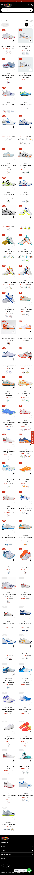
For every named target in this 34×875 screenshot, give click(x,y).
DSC (9, 249)
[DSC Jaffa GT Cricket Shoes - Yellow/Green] (10, 287)
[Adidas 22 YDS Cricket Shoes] (8, 35)
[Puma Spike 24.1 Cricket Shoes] (8, 755)
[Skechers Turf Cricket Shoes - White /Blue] (8, 829)
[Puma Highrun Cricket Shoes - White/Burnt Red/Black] (25, 456)
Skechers (25, 793)
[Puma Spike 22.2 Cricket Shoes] (25, 468)
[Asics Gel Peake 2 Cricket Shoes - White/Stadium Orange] (23, 139)
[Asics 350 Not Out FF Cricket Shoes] (8, 122)
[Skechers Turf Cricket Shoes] (8, 813)
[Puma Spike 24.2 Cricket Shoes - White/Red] (8, 515)
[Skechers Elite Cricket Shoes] (25, 784)
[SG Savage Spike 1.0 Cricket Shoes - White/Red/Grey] (8, 802)
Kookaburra (25, 678)
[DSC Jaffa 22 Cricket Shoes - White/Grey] (19, 256)
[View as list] (31, 25)
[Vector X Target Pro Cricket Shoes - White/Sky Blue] (8, 572)
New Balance (8, 707)
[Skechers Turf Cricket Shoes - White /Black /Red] (12, 829)
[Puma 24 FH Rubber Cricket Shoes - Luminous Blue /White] (25, 429)
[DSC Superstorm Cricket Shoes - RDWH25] (10, 316)
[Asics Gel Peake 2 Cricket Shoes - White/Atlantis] (25, 143)
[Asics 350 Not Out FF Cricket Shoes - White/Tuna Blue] (6, 139)
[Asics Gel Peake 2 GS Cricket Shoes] (8, 154)
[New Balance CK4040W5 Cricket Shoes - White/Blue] (8, 716)
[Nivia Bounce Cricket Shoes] (25, 327)
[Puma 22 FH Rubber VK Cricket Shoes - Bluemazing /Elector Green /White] (8, 429)
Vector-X (25, 535)
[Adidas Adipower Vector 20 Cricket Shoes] (8, 93)
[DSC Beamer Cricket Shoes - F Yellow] (25, 228)
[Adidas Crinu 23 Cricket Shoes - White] (23, 630)
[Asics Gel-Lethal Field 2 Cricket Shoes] (25, 641)
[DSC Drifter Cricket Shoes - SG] (8, 256)
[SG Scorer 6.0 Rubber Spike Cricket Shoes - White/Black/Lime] (10, 544)
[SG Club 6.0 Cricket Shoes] (25, 497)
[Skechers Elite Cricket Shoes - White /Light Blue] (27, 800)
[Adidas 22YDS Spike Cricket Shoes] (25, 35)
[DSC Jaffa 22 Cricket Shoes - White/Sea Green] (23, 256)
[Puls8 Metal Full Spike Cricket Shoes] (8, 382)
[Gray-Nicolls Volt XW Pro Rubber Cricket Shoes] (8, 669)
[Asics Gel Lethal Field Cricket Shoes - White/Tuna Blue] (6, 658)
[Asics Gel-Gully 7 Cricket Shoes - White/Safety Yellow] (8, 201)
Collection (8, 15)
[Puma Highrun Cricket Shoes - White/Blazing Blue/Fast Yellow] (21, 456)
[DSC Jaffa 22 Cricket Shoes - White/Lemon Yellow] (27, 256)
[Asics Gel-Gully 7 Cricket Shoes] (8, 183)
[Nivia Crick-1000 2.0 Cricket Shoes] (8, 354)
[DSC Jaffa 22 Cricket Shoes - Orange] (31, 256)
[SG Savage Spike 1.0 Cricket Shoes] (8, 784)
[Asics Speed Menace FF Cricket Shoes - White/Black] (27, 201)
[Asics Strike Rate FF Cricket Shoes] (8, 212)
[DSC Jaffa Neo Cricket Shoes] (25, 271)
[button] (32, 437)
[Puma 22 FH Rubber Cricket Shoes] (25, 382)
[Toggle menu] (2, 5)
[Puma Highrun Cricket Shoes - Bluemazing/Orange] (29, 456)
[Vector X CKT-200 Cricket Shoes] (25, 526)
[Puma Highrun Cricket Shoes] (25, 440)
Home (2, 15)
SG (25, 506)
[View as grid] (26, 25)
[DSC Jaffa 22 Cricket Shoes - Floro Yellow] (27, 260)
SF (25, 764)
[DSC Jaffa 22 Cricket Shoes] (25, 240)
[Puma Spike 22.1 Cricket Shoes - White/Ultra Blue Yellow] (8, 486)
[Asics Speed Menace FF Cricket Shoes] (25, 183)
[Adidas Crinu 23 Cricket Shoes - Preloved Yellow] (27, 630)
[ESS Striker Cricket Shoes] (8, 327)
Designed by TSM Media (18, 872)
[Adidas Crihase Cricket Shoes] (8, 612)
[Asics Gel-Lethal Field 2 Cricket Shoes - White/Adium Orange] (23, 658)
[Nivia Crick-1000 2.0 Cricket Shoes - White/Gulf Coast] (6, 371)
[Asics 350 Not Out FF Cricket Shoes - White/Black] (10, 139)
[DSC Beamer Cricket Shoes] (25, 212)
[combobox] (17, 10)
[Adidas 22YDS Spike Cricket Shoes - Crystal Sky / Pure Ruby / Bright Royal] (27, 53)
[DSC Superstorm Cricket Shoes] (8, 298)
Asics (8, 650)
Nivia (25, 336)
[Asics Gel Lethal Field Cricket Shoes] (8, 641)
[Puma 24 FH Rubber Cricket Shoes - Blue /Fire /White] (29, 429)
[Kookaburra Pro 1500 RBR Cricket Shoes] (25, 669)
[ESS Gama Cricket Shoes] (25, 298)
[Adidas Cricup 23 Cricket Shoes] (25, 93)
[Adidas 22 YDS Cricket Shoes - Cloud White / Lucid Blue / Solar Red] (10, 52)
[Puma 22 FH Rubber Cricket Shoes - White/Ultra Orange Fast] (23, 400)
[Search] (30, 10)
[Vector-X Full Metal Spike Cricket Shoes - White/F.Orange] (25, 572)
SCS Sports (8, 872)
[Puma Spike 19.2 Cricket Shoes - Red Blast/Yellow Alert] (25, 745)
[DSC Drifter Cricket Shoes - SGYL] (12, 256)
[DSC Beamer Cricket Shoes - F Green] (29, 228)
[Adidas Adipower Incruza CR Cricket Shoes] (8, 64)
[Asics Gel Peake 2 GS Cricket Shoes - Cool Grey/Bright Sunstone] (8, 172)
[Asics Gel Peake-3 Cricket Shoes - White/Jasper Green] (27, 172)
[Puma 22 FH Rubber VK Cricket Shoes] (8, 411)
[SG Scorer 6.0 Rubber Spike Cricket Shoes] (8, 526)
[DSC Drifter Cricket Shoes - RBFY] (4, 256)
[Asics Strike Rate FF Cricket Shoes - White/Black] (8, 229)
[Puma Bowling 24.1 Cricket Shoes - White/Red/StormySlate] (8, 458)
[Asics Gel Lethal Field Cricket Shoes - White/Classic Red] (10, 658)
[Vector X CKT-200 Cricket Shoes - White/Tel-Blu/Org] (25, 544)
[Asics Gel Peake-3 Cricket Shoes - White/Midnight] (23, 172)
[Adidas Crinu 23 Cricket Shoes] (25, 612)
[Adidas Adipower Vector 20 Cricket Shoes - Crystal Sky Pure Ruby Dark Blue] (12, 111)
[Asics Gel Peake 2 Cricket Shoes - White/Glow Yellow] (19, 139)
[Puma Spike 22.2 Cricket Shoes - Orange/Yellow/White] (23, 486)
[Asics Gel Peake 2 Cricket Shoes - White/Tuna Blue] (27, 139)
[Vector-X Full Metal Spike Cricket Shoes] (25, 555)
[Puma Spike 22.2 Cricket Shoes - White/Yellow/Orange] (27, 486)
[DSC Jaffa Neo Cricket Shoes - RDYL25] (29, 287)
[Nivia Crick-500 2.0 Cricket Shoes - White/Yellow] (27, 371)
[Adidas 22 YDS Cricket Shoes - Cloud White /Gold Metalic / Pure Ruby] (6, 52)
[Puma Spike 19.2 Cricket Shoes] (25, 727)
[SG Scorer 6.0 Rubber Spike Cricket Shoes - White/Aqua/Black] (6, 544)
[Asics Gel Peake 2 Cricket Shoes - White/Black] (21, 143)
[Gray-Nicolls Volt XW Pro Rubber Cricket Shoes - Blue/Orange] (8, 687)
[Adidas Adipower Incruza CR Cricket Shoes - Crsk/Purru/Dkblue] (8, 82)
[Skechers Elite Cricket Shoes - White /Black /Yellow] (23, 800)
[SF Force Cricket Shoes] (25, 755)
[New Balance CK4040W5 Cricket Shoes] (8, 698)
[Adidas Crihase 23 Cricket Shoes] (25, 583)
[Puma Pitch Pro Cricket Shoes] (8, 727)
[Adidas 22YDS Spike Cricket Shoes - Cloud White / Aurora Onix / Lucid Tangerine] (23, 53)
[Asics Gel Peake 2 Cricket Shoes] (25, 122)
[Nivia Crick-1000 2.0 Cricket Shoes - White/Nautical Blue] (10, 371)
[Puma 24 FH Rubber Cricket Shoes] (25, 411)
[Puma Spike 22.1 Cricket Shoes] (8, 468)
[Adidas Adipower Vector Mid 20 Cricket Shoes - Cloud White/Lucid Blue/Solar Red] (8, 601)
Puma (25, 391)
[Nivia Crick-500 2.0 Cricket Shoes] (25, 354)
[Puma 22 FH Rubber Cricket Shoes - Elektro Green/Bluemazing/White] (27, 400)
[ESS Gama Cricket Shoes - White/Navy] (27, 314)
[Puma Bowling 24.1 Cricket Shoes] (8, 440)
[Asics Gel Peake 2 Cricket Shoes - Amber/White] (31, 139)
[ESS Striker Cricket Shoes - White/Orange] (8, 343)
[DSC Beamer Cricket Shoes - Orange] (21, 228)
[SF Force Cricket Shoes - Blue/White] (23, 772)
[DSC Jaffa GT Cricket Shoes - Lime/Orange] (6, 287)
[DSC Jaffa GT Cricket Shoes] (8, 271)
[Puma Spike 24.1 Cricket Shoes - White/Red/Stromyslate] (8, 773)
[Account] (29, 5)
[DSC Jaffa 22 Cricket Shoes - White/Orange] (23, 260)
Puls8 (8, 391)
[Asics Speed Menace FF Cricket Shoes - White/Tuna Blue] (23, 201)
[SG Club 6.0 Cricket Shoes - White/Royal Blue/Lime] (23, 513)
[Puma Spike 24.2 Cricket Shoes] (8, 497)
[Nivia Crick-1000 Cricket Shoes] (25, 698)
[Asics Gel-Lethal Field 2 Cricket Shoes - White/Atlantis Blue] (27, 658)
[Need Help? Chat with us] (29, 870)
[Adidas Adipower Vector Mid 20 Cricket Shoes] (8, 583)
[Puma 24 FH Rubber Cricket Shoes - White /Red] (21, 429)
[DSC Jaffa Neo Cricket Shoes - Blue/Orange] (21, 287)
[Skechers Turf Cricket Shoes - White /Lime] (4, 829)
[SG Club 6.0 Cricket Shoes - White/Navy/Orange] (27, 513)
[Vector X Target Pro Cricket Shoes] (8, 555)
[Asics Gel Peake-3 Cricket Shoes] (25, 154)
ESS (25, 307)
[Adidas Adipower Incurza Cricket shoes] (25, 64)
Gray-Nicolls (8, 678)
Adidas (8, 44)
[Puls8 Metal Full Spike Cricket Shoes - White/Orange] (8, 400)
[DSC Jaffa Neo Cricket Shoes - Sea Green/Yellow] (25, 287)
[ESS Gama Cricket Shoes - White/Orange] (23, 314)
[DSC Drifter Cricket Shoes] (8, 240)
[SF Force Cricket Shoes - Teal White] (27, 772)
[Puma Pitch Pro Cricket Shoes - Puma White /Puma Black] (8, 745)
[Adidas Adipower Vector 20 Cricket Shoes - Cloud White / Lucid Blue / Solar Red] (4, 111)
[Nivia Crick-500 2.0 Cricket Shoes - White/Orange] (23, 371)
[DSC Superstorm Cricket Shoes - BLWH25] (6, 316)
